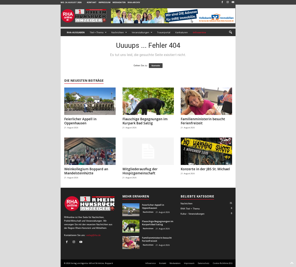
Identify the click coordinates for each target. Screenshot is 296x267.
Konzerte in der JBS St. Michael (205, 169)
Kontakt (91, 2)
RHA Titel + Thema (190, 208)
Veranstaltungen (140, 32)
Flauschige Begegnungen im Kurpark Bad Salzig (145, 121)
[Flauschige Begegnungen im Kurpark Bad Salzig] (148, 101)
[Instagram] (228, 2)
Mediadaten (119, 2)
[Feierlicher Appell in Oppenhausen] (90, 101)
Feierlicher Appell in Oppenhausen (80, 121)
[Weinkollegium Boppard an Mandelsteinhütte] (90, 151)
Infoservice (150, 263)
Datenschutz (203, 263)
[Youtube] (233, 2)
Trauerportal (163, 32)
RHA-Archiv (134, 2)
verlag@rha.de (93, 235)
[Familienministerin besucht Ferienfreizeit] (206, 101)
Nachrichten (117, 32)
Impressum (104, 2)
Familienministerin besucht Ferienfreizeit (203, 121)
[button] (230, 32)
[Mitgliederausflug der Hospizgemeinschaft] (148, 151)
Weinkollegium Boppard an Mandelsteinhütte (86, 171)
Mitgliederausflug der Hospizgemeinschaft (140, 171)
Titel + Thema (96, 32)
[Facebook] (222, 2)
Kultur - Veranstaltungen (192, 214)
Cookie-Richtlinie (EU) (222, 263)
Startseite (155, 66)
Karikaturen (181, 32)
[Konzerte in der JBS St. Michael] (206, 151)
